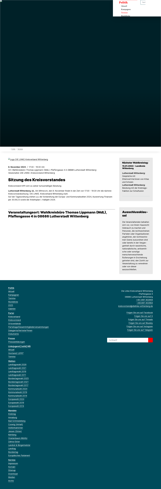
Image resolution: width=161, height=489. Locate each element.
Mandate (12, 410)
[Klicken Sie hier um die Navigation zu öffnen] (156, 4)
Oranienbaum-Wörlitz (17, 438)
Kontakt (11, 467)
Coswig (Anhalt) (15, 424)
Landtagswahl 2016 (17, 371)
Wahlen (11, 361)
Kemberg (12, 435)
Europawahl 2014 (16, 406)
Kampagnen (126, 9)
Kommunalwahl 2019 (17, 392)
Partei (11, 313)
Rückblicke (125, 16)
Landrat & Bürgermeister (19, 445)
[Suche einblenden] (150, 4)
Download (13, 474)
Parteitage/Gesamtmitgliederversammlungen (28, 327)
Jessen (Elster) (15, 431)
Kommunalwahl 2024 (17, 389)
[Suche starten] (150, 340)
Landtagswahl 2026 (17, 364)
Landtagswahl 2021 (17, 368)
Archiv (11, 481)
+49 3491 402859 (144, 300)
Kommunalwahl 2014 (17, 396)
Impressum (13, 463)
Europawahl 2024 (16, 399)
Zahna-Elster (14, 441)
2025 (10, 305)
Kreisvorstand (14, 320)
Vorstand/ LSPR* (16, 353)
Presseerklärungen (16, 342)
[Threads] (16, 4)
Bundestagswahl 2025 (18, 378)
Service (11, 460)
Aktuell (11, 291)
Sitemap (12, 470)
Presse (11, 338)
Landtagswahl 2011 (17, 375)
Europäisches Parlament (19, 455)
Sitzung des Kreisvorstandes (36, 179)
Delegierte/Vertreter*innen (20, 330)
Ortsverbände (14, 323)
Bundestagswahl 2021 (18, 382)
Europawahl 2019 (16, 402)
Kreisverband (14, 316)
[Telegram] (27, 4)
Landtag (12, 448)
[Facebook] (9, 4)
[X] (13, 4)
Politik (13, 149)
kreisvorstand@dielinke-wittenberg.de (135, 306)
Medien (11, 477)
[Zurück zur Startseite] (8, 149)
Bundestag (13, 452)
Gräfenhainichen (15, 428)
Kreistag (12, 414)
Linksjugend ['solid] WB (19, 346)
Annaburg (12, 417)
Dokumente (13, 334)
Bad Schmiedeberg (16, 421)
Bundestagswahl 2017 (18, 385)
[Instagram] (24, 4)
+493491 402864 (145, 303)
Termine (124, 13)
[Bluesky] (20, 4)
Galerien (12, 309)
